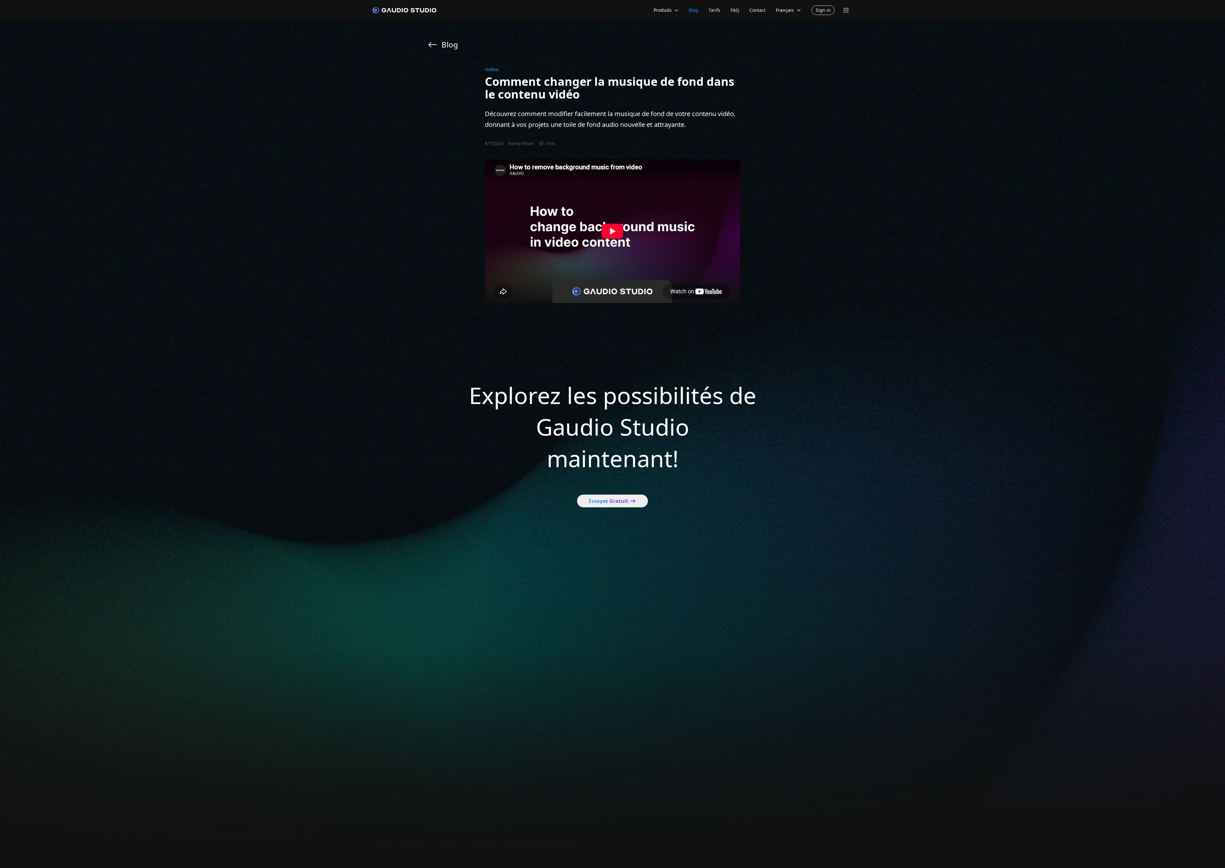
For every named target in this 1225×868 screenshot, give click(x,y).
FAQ (735, 10)
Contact (757, 10)
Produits (663, 10)
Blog (693, 10)
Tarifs (714, 10)
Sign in (823, 10)
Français (785, 10)
